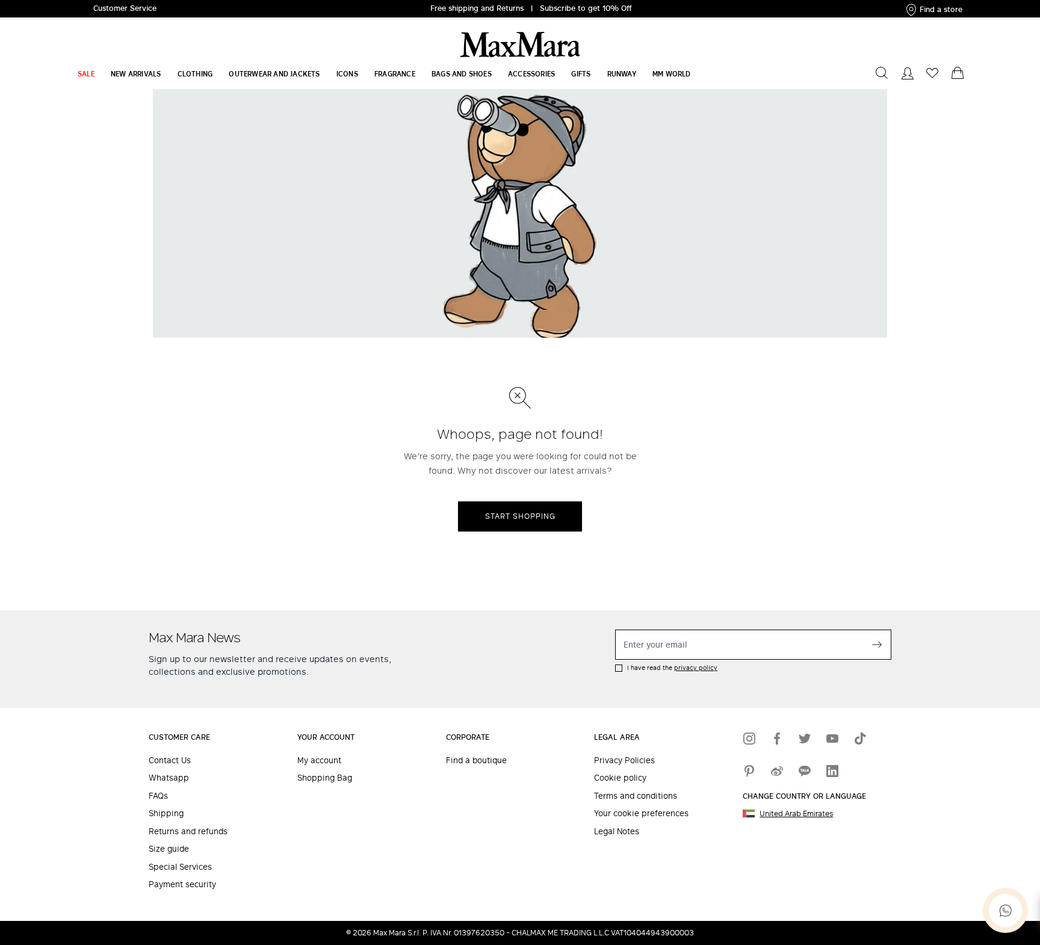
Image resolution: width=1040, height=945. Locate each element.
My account (319, 760)
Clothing (195, 74)
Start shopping (520, 516)
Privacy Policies (624, 760)
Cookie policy (620, 778)
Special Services (180, 867)
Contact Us (170, 760)
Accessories (531, 74)
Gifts (580, 74)
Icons (347, 74)
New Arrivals (136, 74)
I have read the (672, 667)
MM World (671, 74)
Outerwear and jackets (274, 74)
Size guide (169, 849)
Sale (86, 74)
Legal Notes (616, 831)
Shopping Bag (324, 778)
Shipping (166, 813)
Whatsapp (169, 778)
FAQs (158, 796)
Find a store (941, 9)
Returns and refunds (188, 831)
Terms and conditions (635, 796)
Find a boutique (476, 760)
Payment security (182, 884)
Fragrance (394, 74)
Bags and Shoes (462, 74)
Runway (621, 74)
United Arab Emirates (796, 813)
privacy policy (695, 667)
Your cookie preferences (641, 813)
